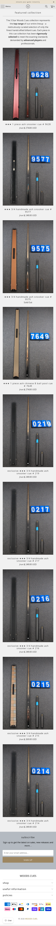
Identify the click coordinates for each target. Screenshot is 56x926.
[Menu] (1, 6)
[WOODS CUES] (28, 6)
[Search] (46, 6)
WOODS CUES (31, 918)
